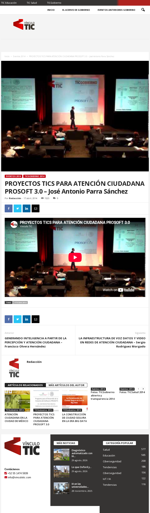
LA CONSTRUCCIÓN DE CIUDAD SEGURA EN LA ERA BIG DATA (74, 418)
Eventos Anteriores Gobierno (116, 9)
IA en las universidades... (80, 485)
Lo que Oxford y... (81, 467)
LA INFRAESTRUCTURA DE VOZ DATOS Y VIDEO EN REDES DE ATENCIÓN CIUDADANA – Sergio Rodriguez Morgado (112, 342)
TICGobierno (54, 2)
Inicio (50, 9)
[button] (143, 10)
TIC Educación (9, 2)
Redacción (15, 198)
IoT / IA (107, 479)
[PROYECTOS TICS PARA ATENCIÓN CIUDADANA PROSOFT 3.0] (46, 401)
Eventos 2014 (19, 56)
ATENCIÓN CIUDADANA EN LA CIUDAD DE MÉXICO (16, 418)
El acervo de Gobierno (76, 9)
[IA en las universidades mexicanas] (61, 488)
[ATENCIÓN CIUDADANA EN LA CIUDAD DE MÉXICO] (17, 401)
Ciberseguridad (112, 461)
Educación (109, 455)
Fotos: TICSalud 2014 (132, 392)
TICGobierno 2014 (34, 176)
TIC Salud (32, 2)
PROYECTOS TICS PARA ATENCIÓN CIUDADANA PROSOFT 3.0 (43, 419)
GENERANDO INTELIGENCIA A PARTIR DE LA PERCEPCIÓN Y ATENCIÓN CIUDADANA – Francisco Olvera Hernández (35, 342)
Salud (106, 449)
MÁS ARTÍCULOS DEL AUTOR (66, 385)
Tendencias (110, 467)
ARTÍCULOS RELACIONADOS (25, 385)
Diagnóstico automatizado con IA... (82, 453)
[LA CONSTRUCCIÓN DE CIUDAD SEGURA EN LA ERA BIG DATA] (75, 401)
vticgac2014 (20, 302)
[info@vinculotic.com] (5, 477)
